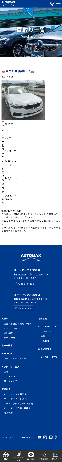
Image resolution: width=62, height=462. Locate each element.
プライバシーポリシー (49, 356)
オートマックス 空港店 (15, 394)
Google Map (26, 283)
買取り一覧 (9, 337)
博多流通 (8, 412)
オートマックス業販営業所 (17, 407)
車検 (6, 371)
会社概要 (45, 340)
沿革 (43, 336)
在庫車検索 (7, 345)
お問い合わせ (45, 348)
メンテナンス (10, 376)
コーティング (10, 380)
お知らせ (42, 318)
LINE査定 (9, 332)
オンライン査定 (12, 328)
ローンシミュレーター (15, 358)
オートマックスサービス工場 (18, 403)
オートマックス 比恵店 (15, 398)
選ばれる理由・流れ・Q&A (17, 323)
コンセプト (46, 331)
